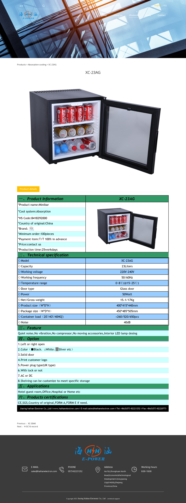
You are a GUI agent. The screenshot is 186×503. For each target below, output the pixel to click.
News (148, 15)
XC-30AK (32, 423)
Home (104, 15)
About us (117, 15)
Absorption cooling (37, 64)
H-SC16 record (31, 426)
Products (133, 15)
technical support (114, 499)
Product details (28, 189)
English (157, 5)
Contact (162, 15)
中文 (165, 5)
